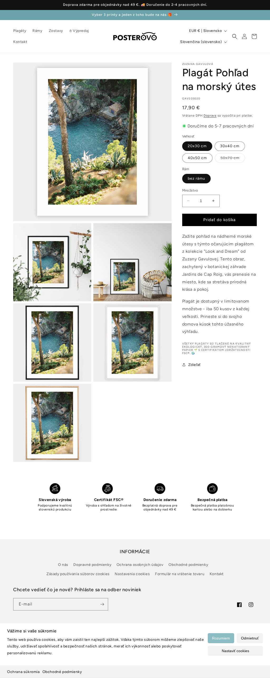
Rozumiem (221, 638)
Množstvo (190, 190)
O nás (63, 564)
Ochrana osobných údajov (140, 564)
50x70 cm (232, 159)
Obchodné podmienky (62, 672)
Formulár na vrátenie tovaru (179, 574)
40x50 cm (197, 158)
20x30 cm (197, 146)
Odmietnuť (250, 638)
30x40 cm (229, 146)
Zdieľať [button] (194, 364)
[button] (234, 36)
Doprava (210, 115)
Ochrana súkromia (23, 672)
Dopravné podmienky (92, 564)
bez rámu (196, 178)
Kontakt (217, 574)
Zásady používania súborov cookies (78, 574)
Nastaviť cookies (235, 651)
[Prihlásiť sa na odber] (102, 604)
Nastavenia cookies (132, 574)
